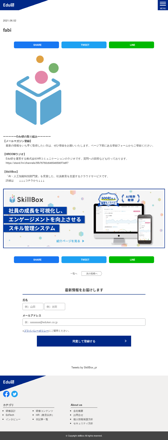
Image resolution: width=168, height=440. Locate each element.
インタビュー (13, 419)
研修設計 (11, 410)
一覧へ (73, 273)
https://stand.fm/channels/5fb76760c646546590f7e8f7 (37, 163)
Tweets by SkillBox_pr (84, 367)
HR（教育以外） (45, 414)
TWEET (85, 45)
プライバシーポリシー (36, 330)
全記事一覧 (42, 419)
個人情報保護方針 (83, 419)
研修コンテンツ (44, 410)
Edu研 (8, 5)
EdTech (10, 414)
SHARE (37, 45)
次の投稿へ (92, 273)
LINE (132, 45)
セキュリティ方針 (83, 423)
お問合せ (78, 414)
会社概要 (78, 410)
